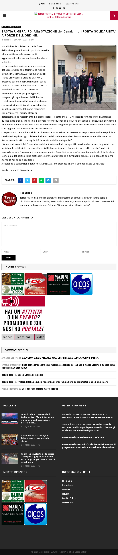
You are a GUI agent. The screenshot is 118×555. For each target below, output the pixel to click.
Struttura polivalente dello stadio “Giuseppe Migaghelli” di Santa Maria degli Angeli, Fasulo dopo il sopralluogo (37, 458)
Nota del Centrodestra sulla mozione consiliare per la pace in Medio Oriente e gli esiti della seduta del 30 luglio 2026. (88, 427)
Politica (18, 27)
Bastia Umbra (7, 27)
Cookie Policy (69, 498)
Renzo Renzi (8, 375)
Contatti (66, 489)
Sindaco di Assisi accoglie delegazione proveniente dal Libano (34, 438)
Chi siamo (67, 481)
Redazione (8, 40)
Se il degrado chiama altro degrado (40, 389)
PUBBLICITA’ (67, 502)
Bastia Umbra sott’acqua (30, 375)
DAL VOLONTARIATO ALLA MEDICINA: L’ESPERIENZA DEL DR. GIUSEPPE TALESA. (60, 358)
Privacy (65, 494)
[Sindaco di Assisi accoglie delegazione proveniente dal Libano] (10, 439)
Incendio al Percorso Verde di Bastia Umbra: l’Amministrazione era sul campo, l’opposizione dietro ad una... (37, 418)
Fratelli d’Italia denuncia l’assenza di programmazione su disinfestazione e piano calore (63, 382)
